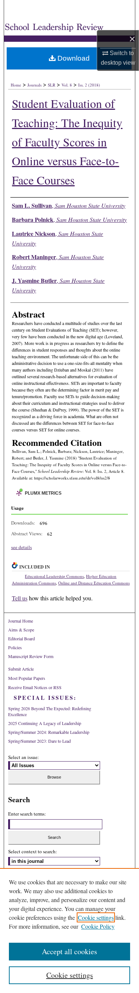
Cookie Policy (98, 926)
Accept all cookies (69, 951)
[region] (69, 930)
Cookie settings (96, 917)
